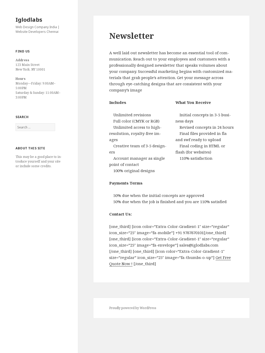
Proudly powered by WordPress (132, 308)
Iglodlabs (29, 19)
